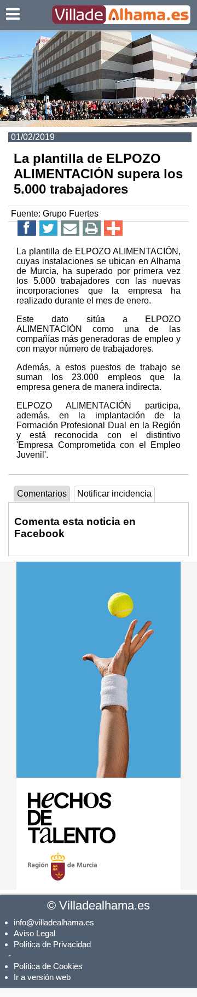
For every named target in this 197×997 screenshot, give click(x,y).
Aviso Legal (34, 933)
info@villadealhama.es (54, 922)
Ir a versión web (42, 977)
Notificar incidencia (114, 493)
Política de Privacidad (52, 944)
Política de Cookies (48, 966)
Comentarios (42, 493)
